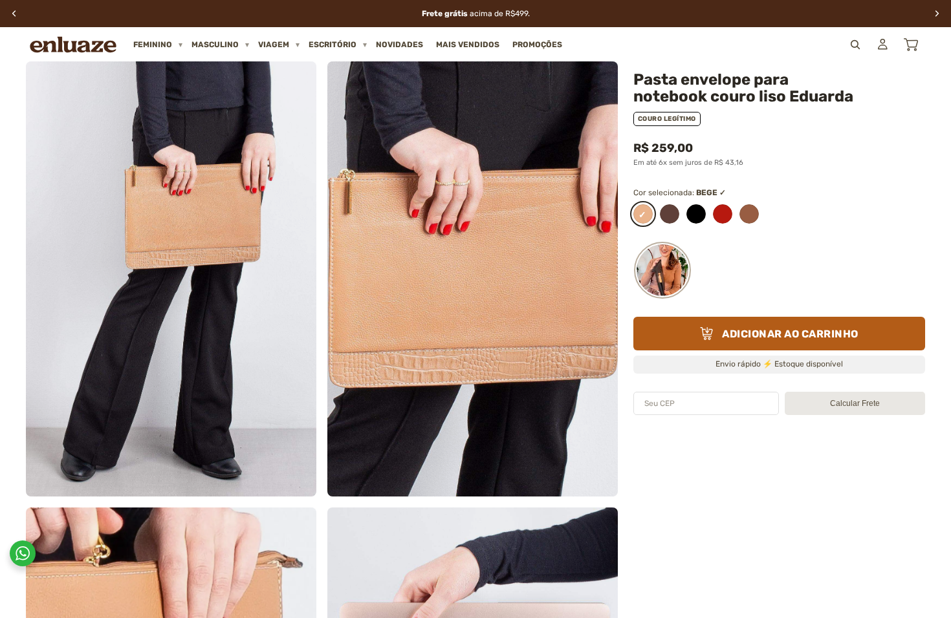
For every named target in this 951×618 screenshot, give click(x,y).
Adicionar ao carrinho (790, 334)
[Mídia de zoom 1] (171, 278)
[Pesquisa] (855, 44)
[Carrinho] (911, 44)
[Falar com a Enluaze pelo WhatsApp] (23, 553)
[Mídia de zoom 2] (472, 278)
